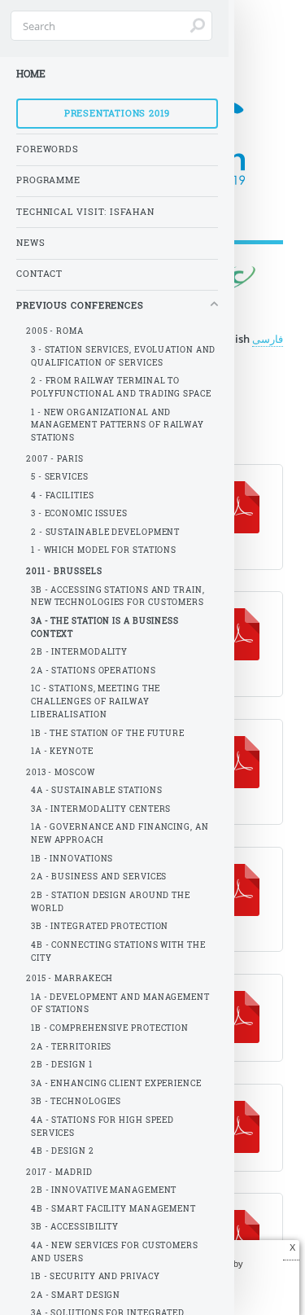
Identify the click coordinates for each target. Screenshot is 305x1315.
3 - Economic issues (79, 513)
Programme (48, 180)
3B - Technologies (76, 1101)
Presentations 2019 (117, 113)
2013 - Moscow (60, 772)
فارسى (267, 338)
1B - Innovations (72, 858)
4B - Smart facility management (113, 1208)
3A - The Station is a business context (105, 627)
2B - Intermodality (79, 652)
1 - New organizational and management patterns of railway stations (117, 425)
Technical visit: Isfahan (85, 211)
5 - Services (60, 476)
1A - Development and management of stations (120, 1003)
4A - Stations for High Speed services (102, 1126)
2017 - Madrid (59, 1172)
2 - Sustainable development (105, 532)
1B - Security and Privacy (95, 1276)
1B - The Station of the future (108, 733)
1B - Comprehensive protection (110, 1028)
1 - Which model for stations (103, 550)
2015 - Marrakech (69, 978)
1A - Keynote (62, 751)
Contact (39, 273)
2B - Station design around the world (110, 902)
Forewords (47, 149)
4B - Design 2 (62, 1151)
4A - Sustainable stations (97, 790)
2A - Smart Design (75, 1295)
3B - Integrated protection (99, 926)
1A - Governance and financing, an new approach (120, 833)
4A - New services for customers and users (114, 1252)
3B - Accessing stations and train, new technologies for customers (118, 596)
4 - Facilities (62, 495)
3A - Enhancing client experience (116, 1083)
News (31, 242)
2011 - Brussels (64, 571)
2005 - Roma (55, 331)
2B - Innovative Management (103, 1190)
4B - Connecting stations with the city (118, 951)
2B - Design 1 (62, 1064)
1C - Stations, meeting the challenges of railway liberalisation (95, 701)
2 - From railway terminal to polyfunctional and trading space (121, 387)
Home (31, 74)
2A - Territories (71, 1046)
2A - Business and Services (99, 876)
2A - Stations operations (93, 670)
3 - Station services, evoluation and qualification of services (123, 356)
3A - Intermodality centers (101, 809)
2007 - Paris (55, 459)
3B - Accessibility (75, 1226)
